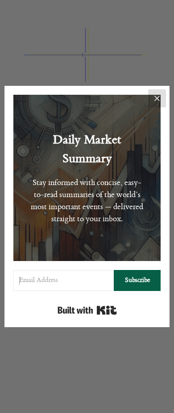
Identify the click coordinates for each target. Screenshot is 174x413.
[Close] (157, 98)
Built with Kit (87, 310)
